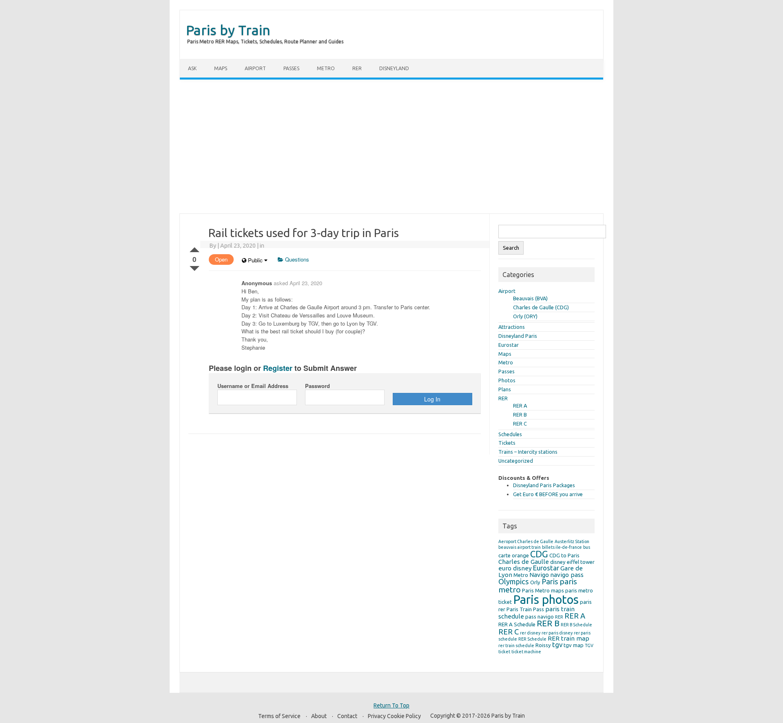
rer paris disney (557, 632)
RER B (520, 414)
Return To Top (391, 705)
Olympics (513, 581)
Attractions (511, 327)
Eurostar (508, 345)
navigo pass (567, 574)
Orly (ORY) (525, 316)
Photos (506, 380)
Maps (220, 68)
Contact (347, 716)
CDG (539, 554)
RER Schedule (532, 639)
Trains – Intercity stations (527, 452)
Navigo (539, 574)
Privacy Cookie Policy (394, 716)
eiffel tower (581, 562)
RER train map (568, 638)
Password (317, 386)
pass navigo (539, 616)
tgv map (574, 645)
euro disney (515, 568)
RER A (520, 405)
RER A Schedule (516, 624)
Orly (535, 582)
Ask (192, 68)
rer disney (530, 632)
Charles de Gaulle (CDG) (541, 307)
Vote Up (194, 248)
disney (558, 562)
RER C (520, 423)
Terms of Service (279, 716)
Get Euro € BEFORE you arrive (548, 494)
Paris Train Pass (525, 609)
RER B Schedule (576, 624)
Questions (296, 259)
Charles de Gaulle (523, 561)
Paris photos (546, 599)
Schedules (510, 434)
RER (357, 68)
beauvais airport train (519, 547)
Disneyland (394, 68)
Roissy (543, 645)
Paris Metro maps (543, 590)
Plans (504, 389)
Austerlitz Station (572, 541)
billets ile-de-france (562, 547)
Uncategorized (515, 461)
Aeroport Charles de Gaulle (525, 541)
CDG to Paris (564, 555)
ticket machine (526, 651)
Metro (326, 68)
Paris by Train (228, 30)
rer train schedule (516, 645)
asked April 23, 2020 (298, 283)
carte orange (513, 555)
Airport (255, 68)
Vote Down (194, 267)
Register (277, 368)
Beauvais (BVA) (530, 298)
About (319, 716)
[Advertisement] (391, 146)
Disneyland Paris (517, 336)
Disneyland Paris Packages (544, 485)
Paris (550, 581)
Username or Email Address (252, 386)
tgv (557, 644)
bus (586, 547)
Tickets (506, 443)
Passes (291, 68)
